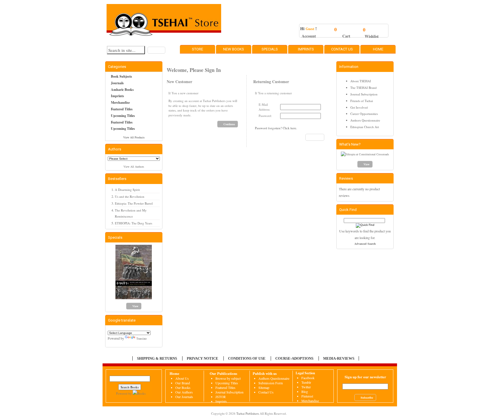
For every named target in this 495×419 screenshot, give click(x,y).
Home (378, 49)
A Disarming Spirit (127, 189)
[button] (156, 50)
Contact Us (342, 49)
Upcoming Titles (123, 115)
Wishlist (372, 36)
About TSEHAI (360, 81)
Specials (270, 49)
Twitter (306, 387)
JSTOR (220, 396)
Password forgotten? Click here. (276, 128)
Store (197, 49)
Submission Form (270, 383)
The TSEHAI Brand (363, 87)
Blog (304, 391)
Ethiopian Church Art (364, 127)
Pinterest (307, 396)
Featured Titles (122, 109)
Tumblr (306, 382)
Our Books (182, 387)
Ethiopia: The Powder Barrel (134, 203)
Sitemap (263, 387)
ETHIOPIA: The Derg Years (133, 223)
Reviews (346, 178)
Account (309, 36)
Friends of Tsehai (361, 101)
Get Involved (359, 107)
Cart (346, 36)
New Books (233, 49)
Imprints (306, 49)
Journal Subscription (364, 94)
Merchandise (120, 102)
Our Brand (182, 383)
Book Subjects (121, 76)
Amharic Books (122, 89)
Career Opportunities (364, 113)
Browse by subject (228, 378)
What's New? (350, 144)
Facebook (308, 377)
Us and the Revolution (129, 196)
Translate (141, 338)
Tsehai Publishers (247, 413)
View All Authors (133, 167)
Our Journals (184, 396)
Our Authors (184, 392)
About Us (182, 378)
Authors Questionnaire (365, 120)
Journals (117, 83)
